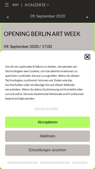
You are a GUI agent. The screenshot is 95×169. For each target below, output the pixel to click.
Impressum (79, 162)
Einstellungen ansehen (47, 150)
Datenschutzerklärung (22, 162)
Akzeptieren (48, 122)
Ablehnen (47, 136)
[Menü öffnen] (7, 5)
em (15, 4)
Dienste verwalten (46, 108)
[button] (87, 56)
